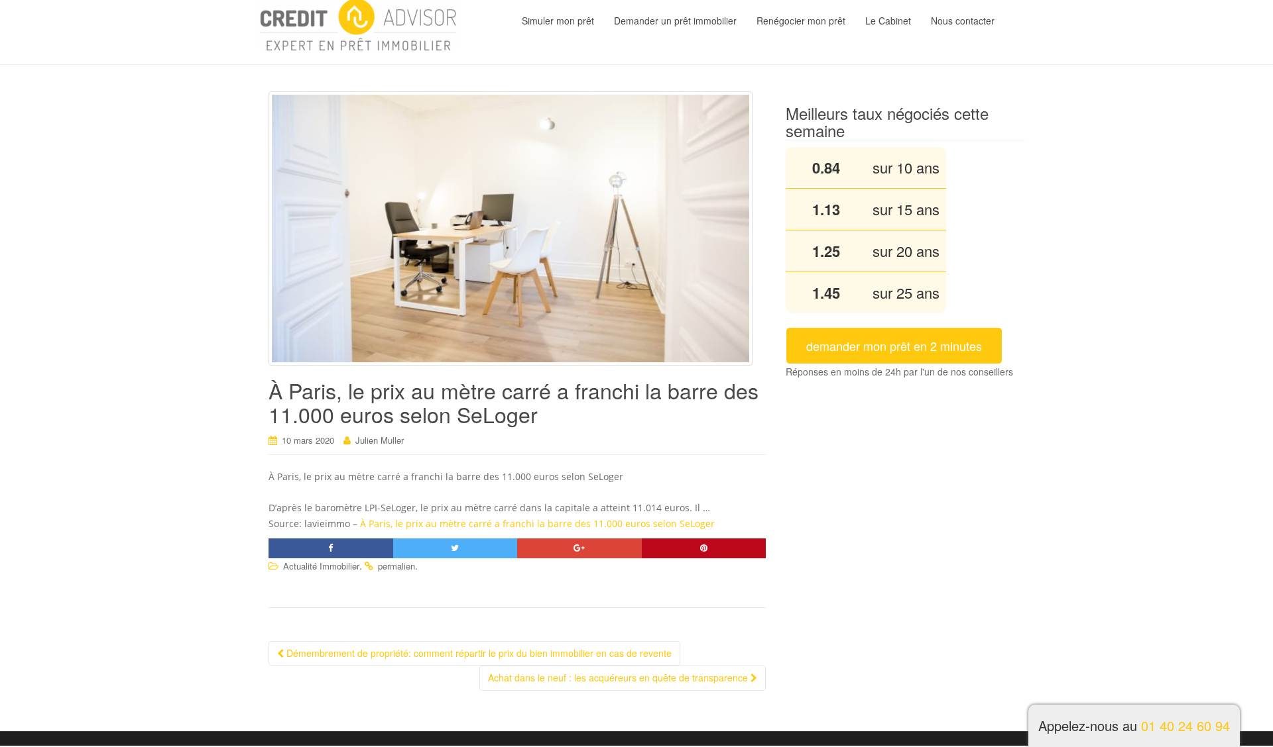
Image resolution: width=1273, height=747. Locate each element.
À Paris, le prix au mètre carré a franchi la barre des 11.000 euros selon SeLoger (537, 523)
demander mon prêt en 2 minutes (894, 345)
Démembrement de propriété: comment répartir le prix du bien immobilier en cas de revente (478, 653)
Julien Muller (379, 440)
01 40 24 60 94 (1185, 725)
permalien (396, 566)
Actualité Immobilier (321, 566)
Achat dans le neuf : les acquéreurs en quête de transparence (619, 677)
